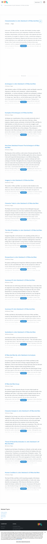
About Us (3, 526)
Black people (3, 516)
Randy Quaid (3, 515)
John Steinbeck (4, 513)
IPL (1, 5)
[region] (23, 537)
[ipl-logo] (6, 2)
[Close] (45, 532)
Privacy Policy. (19, 539)
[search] (41, 2)
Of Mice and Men (4, 512)
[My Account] (44, 2)
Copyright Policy (16, 526)
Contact (3, 528)
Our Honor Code (16, 529)
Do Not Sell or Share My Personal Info (23, 541)
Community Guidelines (18, 528)
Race (2, 518)
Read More (23, 102)
